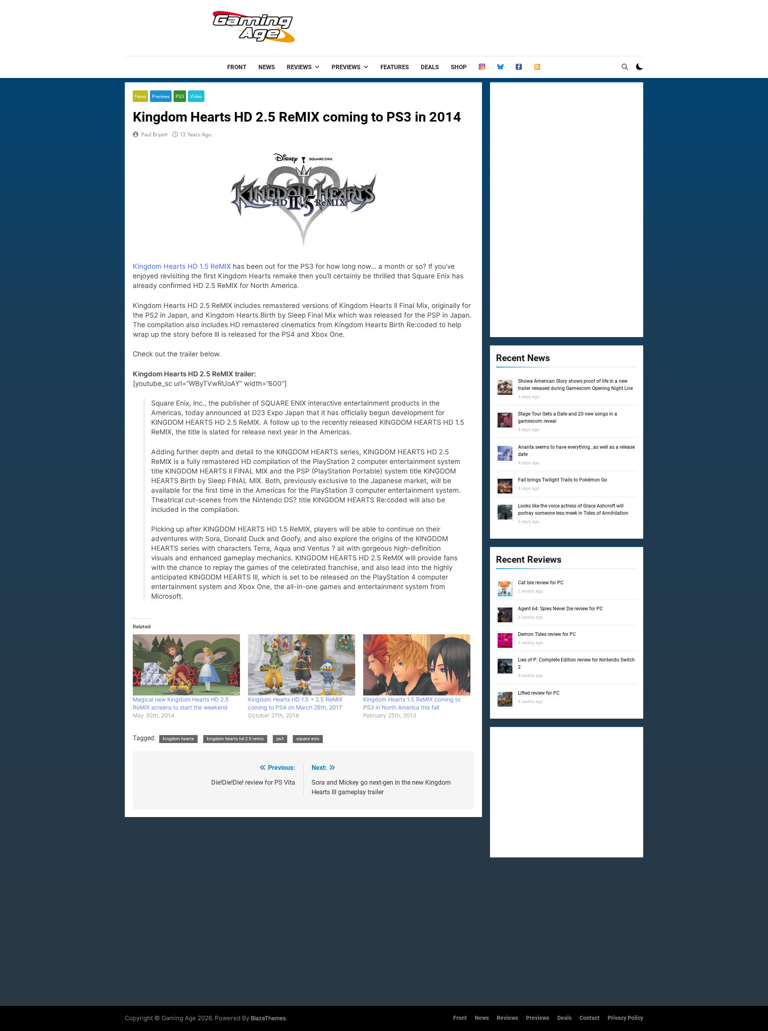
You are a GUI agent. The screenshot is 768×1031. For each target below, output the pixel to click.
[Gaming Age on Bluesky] (500, 67)
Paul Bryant (154, 134)
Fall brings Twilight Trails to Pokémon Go (562, 480)
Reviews (299, 67)
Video (196, 96)
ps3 (280, 738)
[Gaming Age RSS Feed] (537, 67)
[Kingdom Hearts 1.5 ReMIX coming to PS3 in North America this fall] (416, 664)
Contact (590, 1018)
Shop (459, 67)
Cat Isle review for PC (541, 582)
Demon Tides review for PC (547, 634)
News (266, 67)
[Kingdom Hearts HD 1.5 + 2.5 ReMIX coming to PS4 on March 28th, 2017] (301, 664)
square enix (307, 738)
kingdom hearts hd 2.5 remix (235, 738)
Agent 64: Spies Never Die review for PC (560, 608)
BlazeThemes (268, 1018)
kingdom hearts (178, 738)
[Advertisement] (497, 26)
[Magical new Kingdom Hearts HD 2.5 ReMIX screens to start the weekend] (186, 664)
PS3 (180, 96)
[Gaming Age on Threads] (482, 67)
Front (236, 67)
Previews (346, 67)
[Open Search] (625, 67)
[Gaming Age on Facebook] (519, 67)
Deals (430, 67)
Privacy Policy (625, 1018)
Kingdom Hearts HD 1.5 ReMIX (182, 266)
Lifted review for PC (539, 693)
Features (394, 67)
